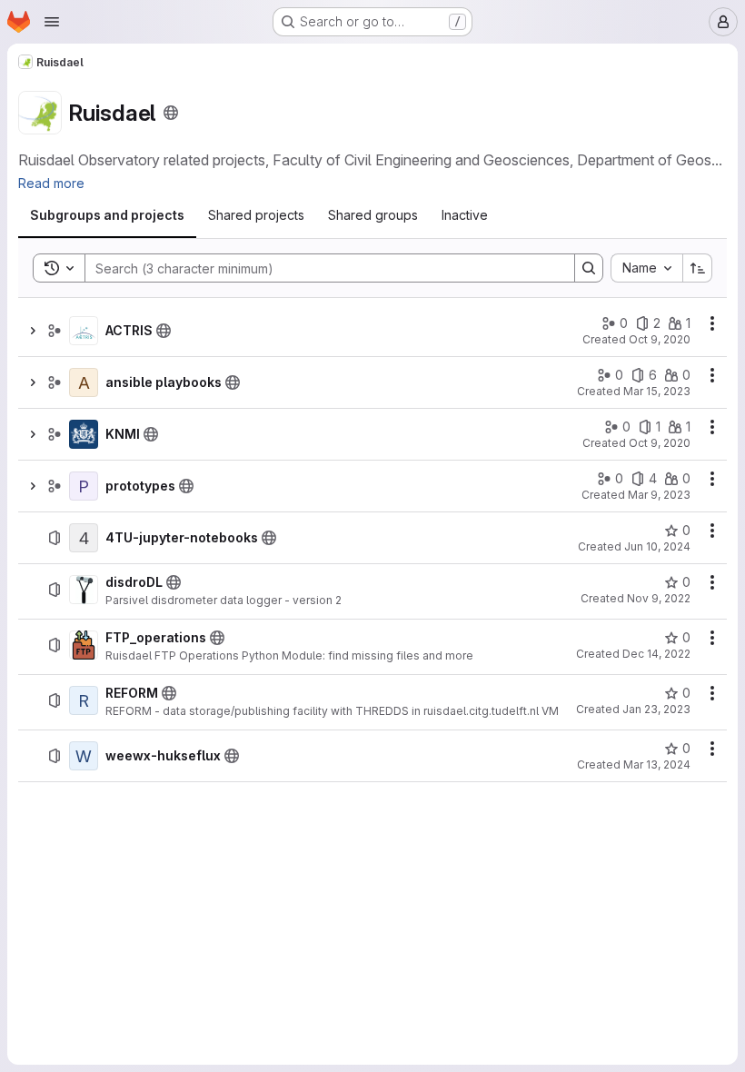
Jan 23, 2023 (656, 709)
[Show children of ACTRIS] (32, 330)
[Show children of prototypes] (32, 486)
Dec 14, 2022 (656, 653)
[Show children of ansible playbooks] (32, 382)
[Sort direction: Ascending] (697, 268)
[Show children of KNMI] (32, 434)
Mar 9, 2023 (659, 494)
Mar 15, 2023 (656, 391)
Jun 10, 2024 (657, 546)
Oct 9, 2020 (659, 339)
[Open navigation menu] (51, 21)
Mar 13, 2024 (656, 764)
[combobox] (646, 268)
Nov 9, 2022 (658, 598)
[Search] (588, 268)
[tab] (107, 215)
